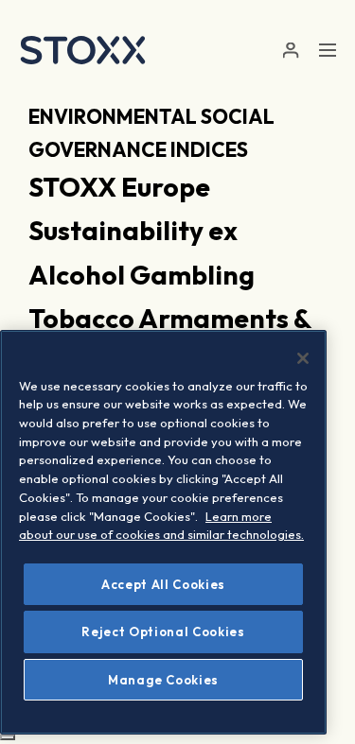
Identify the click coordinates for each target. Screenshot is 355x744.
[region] (163, 532)
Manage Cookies (163, 679)
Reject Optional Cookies (162, 631)
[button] (290, 50)
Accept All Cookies (163, 584)
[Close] (303, 358)
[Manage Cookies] (7, 737)
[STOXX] (83, 50)
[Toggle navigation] (327, 50)
